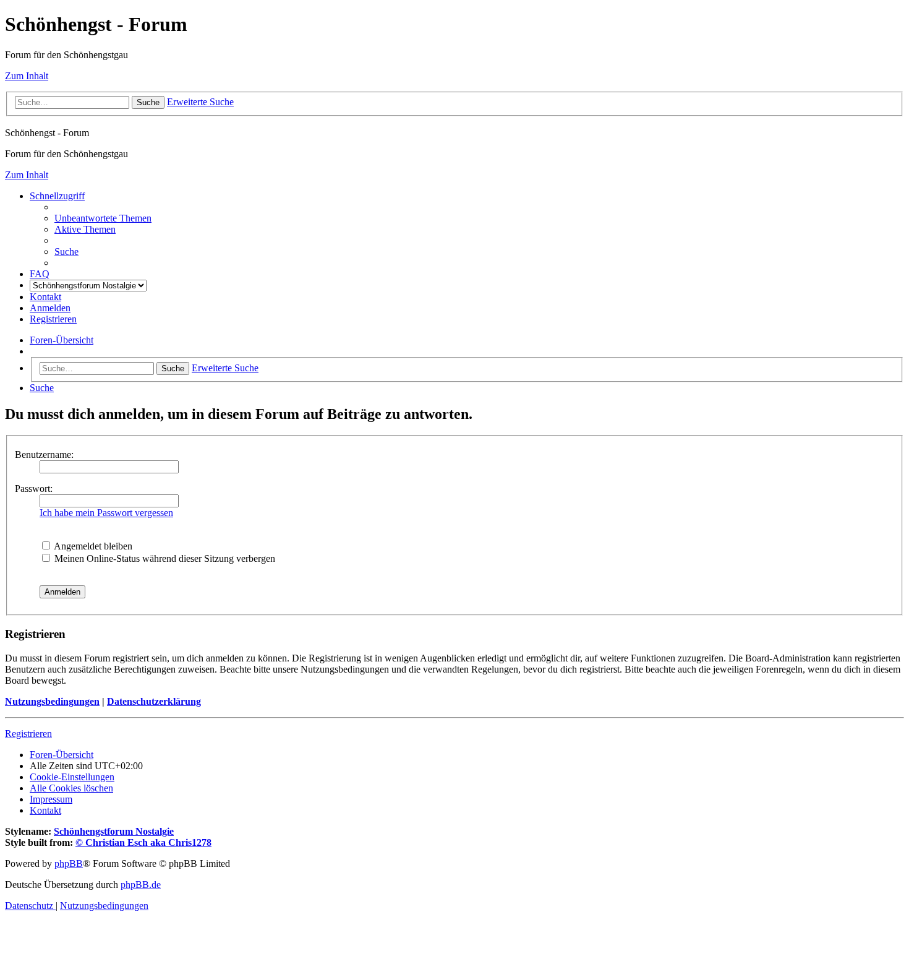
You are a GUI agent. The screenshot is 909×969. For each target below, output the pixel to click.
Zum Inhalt (26, 76)
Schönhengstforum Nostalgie (114, 831)
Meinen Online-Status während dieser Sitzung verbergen (163, 558)
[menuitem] (103, 218)
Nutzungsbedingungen (52, 701)
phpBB (68, 863)
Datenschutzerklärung (154, 701)
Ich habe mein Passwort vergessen (106, 512)
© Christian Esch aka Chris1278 (143, 842)
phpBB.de (141, 884)
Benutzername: (44, 454)
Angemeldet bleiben (92, 546)
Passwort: (34, 488)
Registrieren (28, 733)
